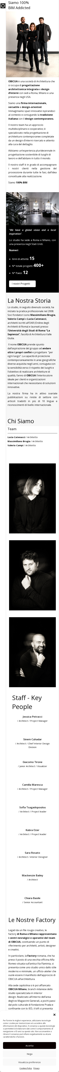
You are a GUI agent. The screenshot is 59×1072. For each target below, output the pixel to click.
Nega (29, 1053)
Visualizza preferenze (29, 1062)
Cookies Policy (26, 1068)
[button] (54, 1014)
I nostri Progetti (21, 283)
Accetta (29, 1045)
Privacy (36, 1068)
